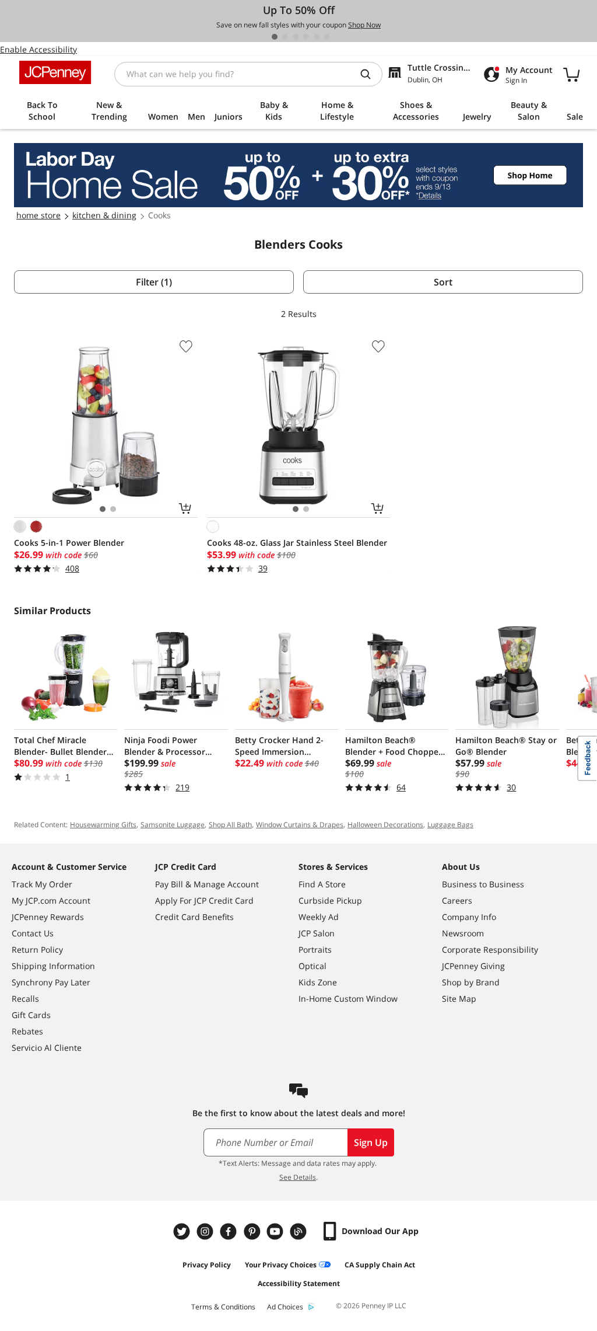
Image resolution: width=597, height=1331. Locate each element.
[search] (370, 74)
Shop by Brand (471, 982)
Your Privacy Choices (281, 1265)
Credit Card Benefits (194, 916)
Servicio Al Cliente (47, 1047)
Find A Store (322, 884)
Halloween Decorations (385, 825)
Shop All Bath (230, 825)
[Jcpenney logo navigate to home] (55, 72)
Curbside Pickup (330, 900)
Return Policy (37, 949)
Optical (312, 965)
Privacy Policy (206, 1265)
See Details (297, 1177)
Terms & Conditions (223, 1307)
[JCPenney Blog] (299, 1231)
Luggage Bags (450, 825)
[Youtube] (276, 1231)
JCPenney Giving (473, 965)
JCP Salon (316, 933)
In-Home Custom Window (348, 998)
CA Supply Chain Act (380, 1265)
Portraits (315, 949)
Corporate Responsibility (490, 949)
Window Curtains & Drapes (299, 825)
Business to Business (483, 884)
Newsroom (463, 933)
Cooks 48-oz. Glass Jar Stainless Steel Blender (297, 542)
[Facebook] (229, 1231)
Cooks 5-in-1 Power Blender (69, 542)
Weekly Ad (318, 916)
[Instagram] (206, 1231)
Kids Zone (317, 982)
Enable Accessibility (38, 49)
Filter (154, 282)
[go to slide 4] (306, 37)
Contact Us (33, 933)
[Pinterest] (253, 1231)
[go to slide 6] (327, 37)
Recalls (25, 998)
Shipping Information (53, 965)
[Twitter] (183, 1231)
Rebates (27, 1031)
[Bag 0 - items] (571, 74)
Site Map (459, 998)
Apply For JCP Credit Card (204, 900)
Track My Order (42, 884)
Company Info (469, 916)
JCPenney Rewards (48, 916)
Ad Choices (285, 1307)
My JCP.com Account (51, 900)
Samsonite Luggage (173, 825)
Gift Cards (31, 1014)
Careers (457, 900)
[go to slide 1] (275, 37)
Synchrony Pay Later (51, 982)
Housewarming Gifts (103, 825)
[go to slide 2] (285, 37)
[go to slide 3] (295, 37)
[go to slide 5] (316, 37)
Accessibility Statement (299, 1283)
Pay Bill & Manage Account (207, 884)
